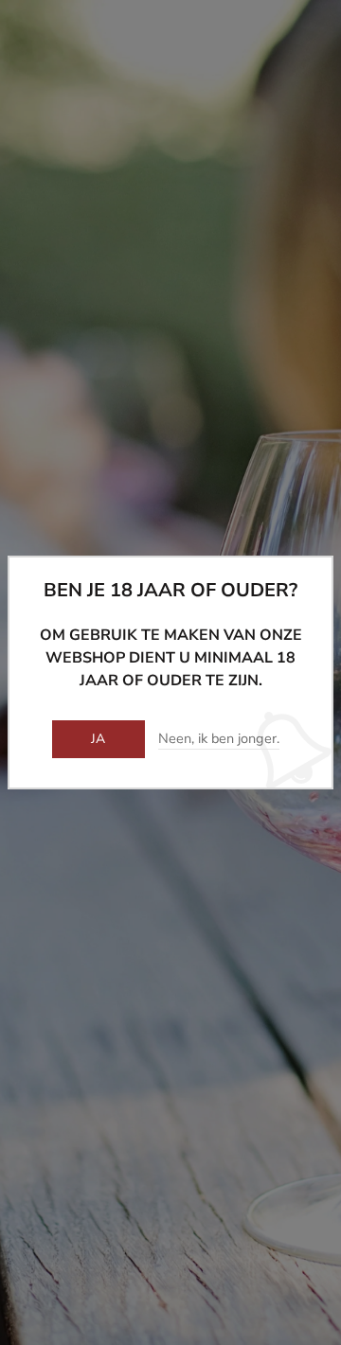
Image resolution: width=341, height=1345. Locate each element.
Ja (98, 739)
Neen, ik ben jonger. (218, 739)
